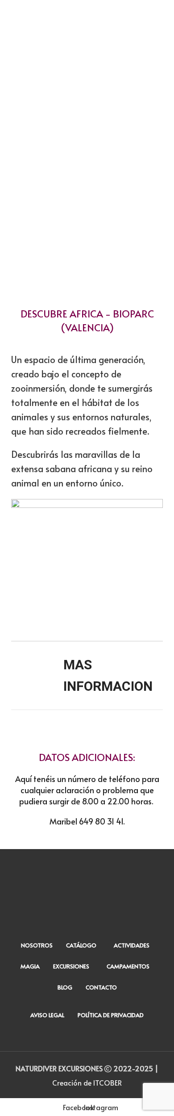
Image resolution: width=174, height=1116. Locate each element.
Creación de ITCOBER (87, 1082)
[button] (24, 177)
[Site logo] (87, 12)
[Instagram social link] (95, 1040)
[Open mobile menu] (10, 13)
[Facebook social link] (79, 1040)
